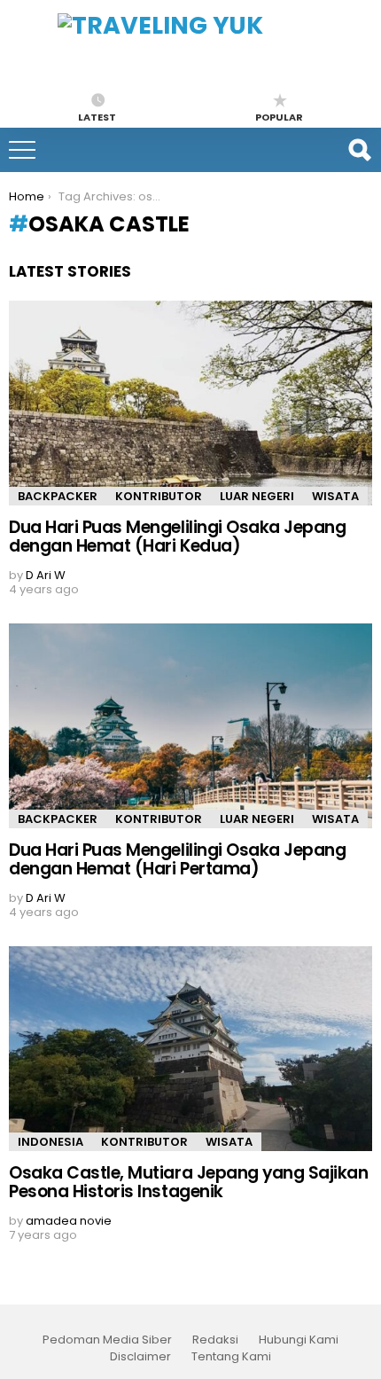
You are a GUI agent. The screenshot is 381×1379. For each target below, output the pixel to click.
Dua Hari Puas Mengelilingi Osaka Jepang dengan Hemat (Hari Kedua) (177, 536)
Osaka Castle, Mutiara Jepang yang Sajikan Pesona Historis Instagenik (189, 1182)
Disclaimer (140, 1357)
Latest (97, 116)
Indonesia (50, 1141)
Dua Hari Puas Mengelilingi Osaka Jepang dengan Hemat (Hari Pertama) (177, 859)
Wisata (335, 496)
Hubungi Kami (298, 1340)
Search (359, 150)
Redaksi (215, 1340)
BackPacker (57, 496)
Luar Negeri (257, 496)
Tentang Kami (231, 1357)
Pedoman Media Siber (107, 1340)
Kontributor (158, 496)
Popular (279, 116)
